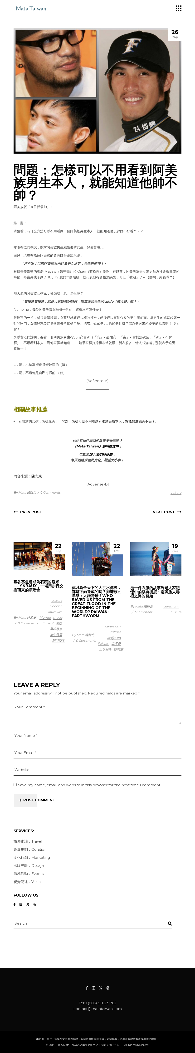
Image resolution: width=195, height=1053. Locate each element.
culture (176, 492)
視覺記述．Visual (28, 881)
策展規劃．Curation (30, 849)
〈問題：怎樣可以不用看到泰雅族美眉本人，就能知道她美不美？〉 (108, 421)
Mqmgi (45, 617)
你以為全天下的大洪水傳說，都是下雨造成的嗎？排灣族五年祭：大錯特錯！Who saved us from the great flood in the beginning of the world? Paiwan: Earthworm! (96, 601)
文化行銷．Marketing (32, 857)
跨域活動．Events (29, 873)
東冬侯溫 (56, 634)
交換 (59, 623)
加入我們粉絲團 (100, 454)
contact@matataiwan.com (97, 1008)
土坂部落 (105, 649)
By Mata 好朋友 (25, 617)
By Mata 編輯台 (25, 492)
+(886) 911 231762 (101, 1003)
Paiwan (103, 643)
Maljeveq (114, 638)
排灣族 (118, 649)
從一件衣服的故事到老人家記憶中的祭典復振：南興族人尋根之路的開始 (155, 592)
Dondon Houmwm (54, 609)
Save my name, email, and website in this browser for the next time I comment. (89, 785)
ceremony (113, 626)
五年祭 (116, 643)
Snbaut (48, 623)
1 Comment (143, 612)
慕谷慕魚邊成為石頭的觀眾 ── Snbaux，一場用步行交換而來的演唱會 (38, 586)
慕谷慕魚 (56, 629)
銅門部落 (58, 640)
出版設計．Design (29, 865)
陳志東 (36, 476)
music (57, 617)
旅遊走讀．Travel (28, 841)
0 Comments (50, 492)
